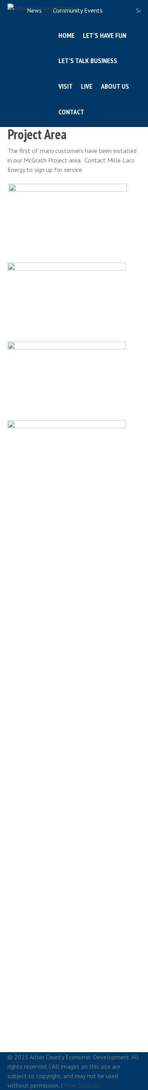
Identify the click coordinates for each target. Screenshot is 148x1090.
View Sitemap (82, 1085)
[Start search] (127, 10)
